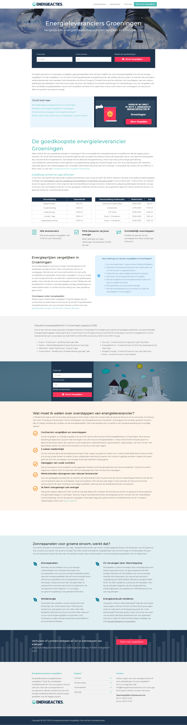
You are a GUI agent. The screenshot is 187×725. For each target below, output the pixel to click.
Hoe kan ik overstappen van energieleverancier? (55, 112)
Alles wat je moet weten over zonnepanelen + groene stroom (60, 116)
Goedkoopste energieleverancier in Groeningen (55, 105)
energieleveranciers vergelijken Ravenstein (71, 169)
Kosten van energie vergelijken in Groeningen (54, 109)
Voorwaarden (80, 687)
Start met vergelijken (131, 642)
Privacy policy (80, 683)
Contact (77, 678)
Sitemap (77, 692)
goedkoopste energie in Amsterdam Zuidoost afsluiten (55, 308)
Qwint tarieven (70, 501)
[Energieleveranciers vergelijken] (48, 4)
